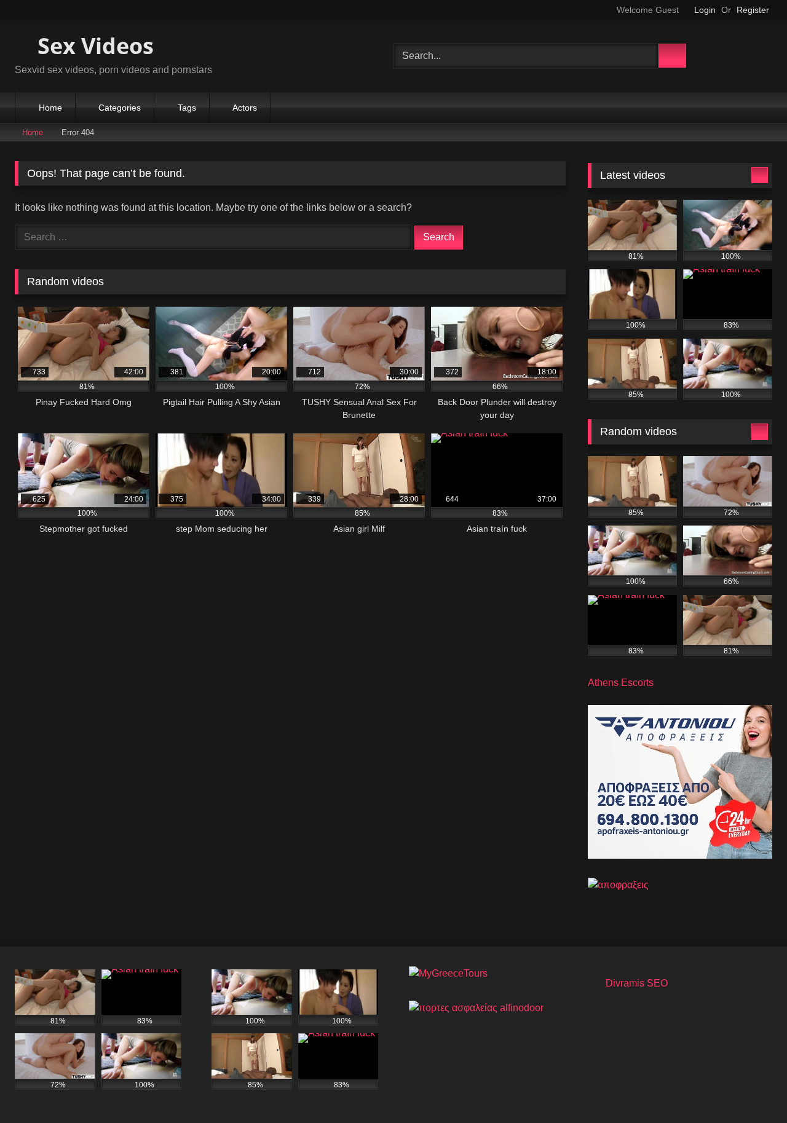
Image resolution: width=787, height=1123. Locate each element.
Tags (187, 107)
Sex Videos (93, 46)
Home (50, 107)
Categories (119, 107)
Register (753, 10)
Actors (244, 107)
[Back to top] (750, 1086)
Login (705, 10)
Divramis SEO (637, 983)
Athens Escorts (621, 682)
